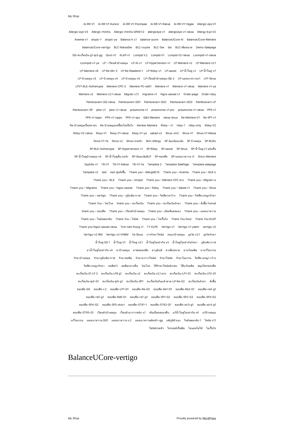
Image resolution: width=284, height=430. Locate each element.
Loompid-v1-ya (89, 63)
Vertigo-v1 (167, 226)
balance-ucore (149, 39)
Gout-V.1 (111, 55)
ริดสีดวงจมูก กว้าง (205, 258)
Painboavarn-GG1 (130, 102)
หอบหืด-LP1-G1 (119, 289)
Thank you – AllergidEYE (144, 172)
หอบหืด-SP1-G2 (160, 297)
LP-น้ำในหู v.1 (188, 70)
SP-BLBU (210, 141)
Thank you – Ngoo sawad (116, 187)
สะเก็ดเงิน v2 (132, 273)
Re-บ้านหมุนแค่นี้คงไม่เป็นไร (116, 125)
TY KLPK (152, 226)
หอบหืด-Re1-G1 (162, 289)
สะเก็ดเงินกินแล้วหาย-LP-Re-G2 (166, 281)
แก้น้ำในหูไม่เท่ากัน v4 (186, 312)
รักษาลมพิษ (125, 258)
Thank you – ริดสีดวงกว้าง (159, 195)
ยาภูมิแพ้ (157, 250)
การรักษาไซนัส (155, 234)
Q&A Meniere (151, 117)
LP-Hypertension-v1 (157, 63)
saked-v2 (156, 133)
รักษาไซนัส (166, 258)
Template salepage (204, 164)
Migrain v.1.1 (131, 94)
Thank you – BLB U (204, 172)
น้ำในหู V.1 (119, 242)
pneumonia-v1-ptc (162, 109)
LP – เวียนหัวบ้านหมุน (115, 63)
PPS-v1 (211, 109)
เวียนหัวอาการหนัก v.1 (133, 312)
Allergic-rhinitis (101, 31)
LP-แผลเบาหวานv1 (189, 78)
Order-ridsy (209, 94)
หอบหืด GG (83, 289)
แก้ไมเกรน (77, 320)
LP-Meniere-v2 (183, 63)
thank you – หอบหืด (94, 211)
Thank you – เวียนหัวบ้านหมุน (127, 211)
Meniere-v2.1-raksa (109, 94)
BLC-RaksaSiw (123, 47)
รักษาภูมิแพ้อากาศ (104, 258)
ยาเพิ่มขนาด (173, 250)
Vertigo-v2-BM (93, 234)
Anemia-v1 (81, 39)
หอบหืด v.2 (100, 289)
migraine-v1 (149, 94)
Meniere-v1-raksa (183, 86)
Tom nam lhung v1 (131, 226)
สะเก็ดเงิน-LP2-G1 (205, 273)
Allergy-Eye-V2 (206, 31)
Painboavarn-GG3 (181, 102)
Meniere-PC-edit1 (140, 86)
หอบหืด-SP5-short (113, 304)
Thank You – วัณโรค (100, 203)
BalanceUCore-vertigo (96, 47)
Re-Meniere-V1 (190, 117)
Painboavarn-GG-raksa (100, 102)
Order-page (191, 94)
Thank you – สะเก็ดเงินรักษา (164, 203)
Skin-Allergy (153, 141)
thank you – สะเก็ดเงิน (130, 203)
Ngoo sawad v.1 (170, 94)
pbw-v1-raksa (117, 109)
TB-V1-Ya (138, 164)
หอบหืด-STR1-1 (137, 304)
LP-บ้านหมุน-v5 (130, 78)
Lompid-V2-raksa (179, 55)
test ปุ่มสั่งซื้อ (118, 172)
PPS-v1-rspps (113, 117)
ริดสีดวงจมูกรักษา (94, 265)
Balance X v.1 (129, 39)
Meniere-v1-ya (207, 86)
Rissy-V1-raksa (119, 133)
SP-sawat (167, 148)
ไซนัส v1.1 (210, 320)
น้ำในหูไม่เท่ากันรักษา (184, 242)
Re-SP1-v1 (209, 117)
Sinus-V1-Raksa (206, 133)
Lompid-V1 (157, 55)
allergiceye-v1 (156, 31)
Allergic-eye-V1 (206, 24)
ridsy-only (195, 125)
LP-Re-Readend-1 (132, 70)
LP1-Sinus (210, 78)
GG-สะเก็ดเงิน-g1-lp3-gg (87, 55)
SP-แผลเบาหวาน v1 (182, 156)
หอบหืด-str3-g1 (184, 304)
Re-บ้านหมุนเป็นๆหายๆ (83, 125)
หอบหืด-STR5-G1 (83, 312)
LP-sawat (170, 70)
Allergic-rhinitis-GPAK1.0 (129, 31)
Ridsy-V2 (210, 125)
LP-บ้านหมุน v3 (87, 78)
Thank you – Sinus (204, 187)
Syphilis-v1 (91, 164)
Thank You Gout (181, 219)
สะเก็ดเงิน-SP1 (134, 281)
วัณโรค (145, 265)
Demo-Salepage (206, 47)
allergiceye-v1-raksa (181, 31)
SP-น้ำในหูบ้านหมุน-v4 (87, 156)
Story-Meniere (207, 156)
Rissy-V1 (101, 133)
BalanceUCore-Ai (172, 39)
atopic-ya (111, 39)
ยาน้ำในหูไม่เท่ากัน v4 (100, 250)
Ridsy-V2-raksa (82, 133)
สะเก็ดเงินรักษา (197, 281)
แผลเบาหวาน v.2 (121, 320)
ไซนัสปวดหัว (156, 328)
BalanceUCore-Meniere (201, 39)
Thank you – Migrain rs (201, 180)
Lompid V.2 (140, 55)
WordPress (209, 418)
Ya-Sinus (137, 234)
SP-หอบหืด (161, 156)
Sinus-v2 (117, 141)
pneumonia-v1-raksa (191, 109)
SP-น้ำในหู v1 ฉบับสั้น (203, 148)
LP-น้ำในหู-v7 (208, 70)
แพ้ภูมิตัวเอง (173, 320)
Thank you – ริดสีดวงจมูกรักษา (197, 195)
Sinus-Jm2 (172, 133)
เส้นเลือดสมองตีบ (159, 312)
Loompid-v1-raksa (204, 55)
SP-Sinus (181, 148)
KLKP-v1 (125, 55)
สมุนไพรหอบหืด (207, 265)
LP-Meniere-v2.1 (206, 63)
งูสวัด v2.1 (194, 234)
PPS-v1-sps (133, 117)
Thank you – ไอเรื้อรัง (155, 219)
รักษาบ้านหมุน (82, 258)
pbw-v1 (101, 109)
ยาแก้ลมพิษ (190, 250)
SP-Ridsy (152, 148)
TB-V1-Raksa (120, 164)
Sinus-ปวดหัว (134, 141)
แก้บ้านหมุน (209, 312)
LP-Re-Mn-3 (109, 70)
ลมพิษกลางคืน (129, 265)
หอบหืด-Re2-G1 (184, 289)
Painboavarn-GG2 (155, 102)
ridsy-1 (181, 125)
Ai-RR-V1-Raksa (160, 24)
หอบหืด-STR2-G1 (160, 304)
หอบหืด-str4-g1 (206, 304)
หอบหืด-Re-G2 (141, 289)
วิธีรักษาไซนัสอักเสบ (165, 265)
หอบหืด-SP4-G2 (89, 304)
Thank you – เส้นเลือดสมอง (164, 211)
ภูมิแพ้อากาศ (208, 242)
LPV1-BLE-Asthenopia (89, 86)
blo (170, 47)
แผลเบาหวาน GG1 (97, 320)
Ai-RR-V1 (89, 24)
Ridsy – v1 (167, 125)
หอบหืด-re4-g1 (207, 289)
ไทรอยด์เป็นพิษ (176, 328)
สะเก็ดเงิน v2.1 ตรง (155, 273)
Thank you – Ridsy (147, 187)
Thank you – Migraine (83, 187)
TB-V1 (105, 164)
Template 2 (154, 164)
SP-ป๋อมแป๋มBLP (141, 156)
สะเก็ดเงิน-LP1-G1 (180, 273)
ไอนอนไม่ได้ (195, 328)
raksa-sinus (170, 117)
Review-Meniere (147, 125)
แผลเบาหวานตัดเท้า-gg (149, 320)
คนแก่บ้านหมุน (176, 234)
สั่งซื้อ (213, 281)
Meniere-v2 (86, 94)
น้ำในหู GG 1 (102, 242)
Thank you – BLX (103, 180)
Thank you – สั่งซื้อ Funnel (200, 203)
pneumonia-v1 (139, 109)
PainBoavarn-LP (206, 102)
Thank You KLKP (205, 219)
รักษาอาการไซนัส (145, 258)
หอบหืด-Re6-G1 (116, 297)
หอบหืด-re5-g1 (95, 297)
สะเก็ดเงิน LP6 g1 (111, 273)
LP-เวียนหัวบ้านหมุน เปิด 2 (159, 78)
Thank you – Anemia (176, 172)
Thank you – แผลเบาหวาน (200, 211)
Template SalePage (177, 164)
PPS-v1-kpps (94, 117)
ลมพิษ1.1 (113, 265)
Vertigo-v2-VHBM (117, 234)
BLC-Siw (159, 47)
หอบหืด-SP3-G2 (206, 297)
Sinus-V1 (187, 133)
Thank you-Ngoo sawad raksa (98, 226)
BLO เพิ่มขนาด (183, 47)
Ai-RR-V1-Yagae (184, 24)
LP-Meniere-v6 (89, 70)
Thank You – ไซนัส (127, 219)
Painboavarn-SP (83, 109)
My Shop (73, 16)
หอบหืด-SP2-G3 (183, 297)
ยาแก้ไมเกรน (208, 250)
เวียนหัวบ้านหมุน (106, 312)
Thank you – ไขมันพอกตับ (96, 219)
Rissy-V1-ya (139, 133)
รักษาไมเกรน (183, 258)
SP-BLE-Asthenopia (102, 148)
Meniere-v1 (162, 86)
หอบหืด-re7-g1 (139, 297)
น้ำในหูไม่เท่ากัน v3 (157, 242)
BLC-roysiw (143, 47)
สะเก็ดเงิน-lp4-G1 (88, 281)
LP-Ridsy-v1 (153, 70)
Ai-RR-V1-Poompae (135, 24)
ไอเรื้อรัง (211, 328)
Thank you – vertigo (93, 195)
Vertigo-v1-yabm (188, 226)
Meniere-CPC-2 (116, 86)
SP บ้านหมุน (194, 141)
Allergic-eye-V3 (78, 31)
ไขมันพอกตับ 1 (192, 320)
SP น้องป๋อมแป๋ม (173, 141)
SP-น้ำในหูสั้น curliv (116, 156)
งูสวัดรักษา (209, 234)
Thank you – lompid (130, 180)
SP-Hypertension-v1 (130, 148)
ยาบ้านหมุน (123, 250)
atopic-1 (96, 39)
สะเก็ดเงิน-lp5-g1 (112, 281)
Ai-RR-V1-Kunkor (108, 24)
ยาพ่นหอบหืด (140, 250)
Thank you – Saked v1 (176, 187)
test (104, 172)
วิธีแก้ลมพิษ (187, 265)
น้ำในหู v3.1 (136, 242)
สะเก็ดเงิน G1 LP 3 (87, 273)
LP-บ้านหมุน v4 (109, 78)
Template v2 (90, 172)
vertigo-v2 (209, 226)
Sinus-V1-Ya (100, 141)
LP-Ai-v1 (136, 63)
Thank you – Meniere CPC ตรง (165, 180)
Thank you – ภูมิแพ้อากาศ (124, 195)
